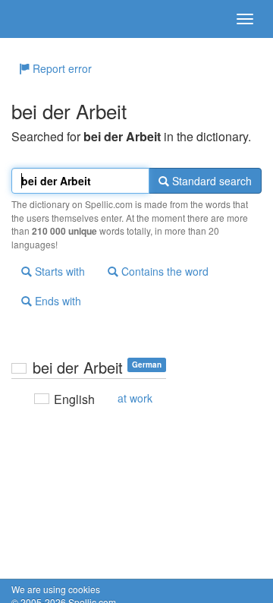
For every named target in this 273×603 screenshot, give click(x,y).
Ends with (56, 300)
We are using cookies (55, 588)
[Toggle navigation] (245, 19)
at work (135, 398)
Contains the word (163, 271)
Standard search (210, 180)
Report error (61, 68)
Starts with (58, 271)
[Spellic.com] (38, 19)
